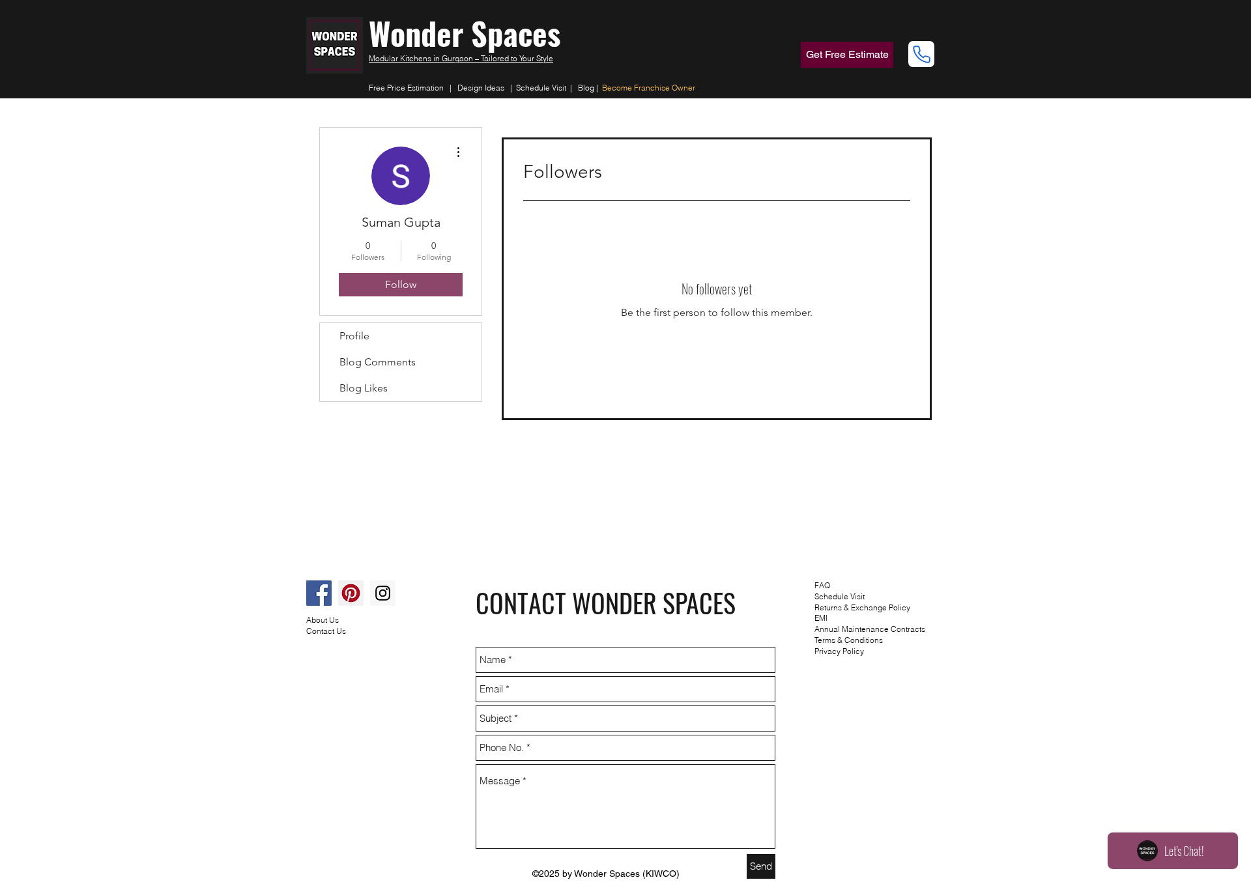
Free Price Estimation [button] (406, 87)
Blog (586, 87)
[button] (847, 55)
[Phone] (921, 54)
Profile (354, 336)
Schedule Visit (543, 87)
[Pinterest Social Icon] (351, 593)
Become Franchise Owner (648, 87)
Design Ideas (480, 87)
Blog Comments (377, 362)
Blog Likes (363, 388)
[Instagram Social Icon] (382, 593)
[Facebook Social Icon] (319, 593)
